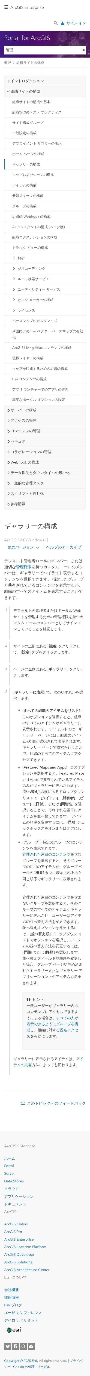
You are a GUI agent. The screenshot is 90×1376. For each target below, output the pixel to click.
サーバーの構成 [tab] (23, 410)
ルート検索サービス (33, 279)
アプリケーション (19, 1196)
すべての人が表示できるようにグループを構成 (52, 1024)
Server (9, 1173)
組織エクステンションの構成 (34, 237)
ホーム (9, 1158)
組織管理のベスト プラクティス (37, 112)
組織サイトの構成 (30, 63)
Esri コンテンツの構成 (29, 379)
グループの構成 (24, 206)
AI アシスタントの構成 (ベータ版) (38, 227)
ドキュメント (15, 1204)
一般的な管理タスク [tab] (27, 483)
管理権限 (24, 567)
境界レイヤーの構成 (27, 358)
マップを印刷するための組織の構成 (40, 369)
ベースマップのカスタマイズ (34, 321)
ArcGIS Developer (19, 1254)
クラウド (11, 1189)
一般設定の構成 (24, 133)
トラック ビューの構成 (30, 248)
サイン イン (76, 23)
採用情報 (11, 1297)
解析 (21, 258)
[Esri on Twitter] (7, 1346)
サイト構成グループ (27, 123)
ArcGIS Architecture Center (27, 1270)
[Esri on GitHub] (23, 1346)
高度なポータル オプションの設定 (38, 400)
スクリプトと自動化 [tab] (27, 493)
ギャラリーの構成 (26, 164)
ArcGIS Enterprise (27, 7)
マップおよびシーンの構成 (33, 175)
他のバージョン (21, 547)
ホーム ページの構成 (28, 154)
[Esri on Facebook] (15, 1346)
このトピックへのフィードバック (56, 1103)
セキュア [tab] (18, 441)
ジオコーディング (31, 268)
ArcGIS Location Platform (25, 1247)
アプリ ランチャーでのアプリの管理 (40, 389)
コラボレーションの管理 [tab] (31, 452)
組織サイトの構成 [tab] (25, 91)
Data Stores (14, 1181)
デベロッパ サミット (21, 1320)
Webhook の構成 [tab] (25, 462)
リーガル (43, 1367)
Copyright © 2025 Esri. (21, 1361)
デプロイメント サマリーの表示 (37, 143)
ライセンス (26, 310)
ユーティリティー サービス (39, 289)
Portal (9, 1166)
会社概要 (11, 1290)
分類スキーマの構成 (27, 196)
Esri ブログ (13, 1305)
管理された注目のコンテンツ (46, 854)
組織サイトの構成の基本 (31, 102)
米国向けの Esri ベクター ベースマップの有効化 (47, 334)
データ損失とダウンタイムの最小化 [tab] (40, 473)
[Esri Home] (14, 1330)
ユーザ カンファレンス (23, 1313)
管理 (7, 63)
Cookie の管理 (24, 1367)
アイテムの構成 (24, 185)
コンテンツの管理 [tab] (25, 431)
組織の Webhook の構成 (31, 216)
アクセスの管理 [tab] (23, 420)
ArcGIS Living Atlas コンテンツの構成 (41, 348)
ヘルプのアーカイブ (63, 547)
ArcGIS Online (16, 1224)
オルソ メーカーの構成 (35, 300)
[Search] (56, 23)
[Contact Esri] (31, 1346)
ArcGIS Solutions (18, 1262)
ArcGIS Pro (13, 1232)
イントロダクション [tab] (27, 81)
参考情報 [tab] (18, 504)
